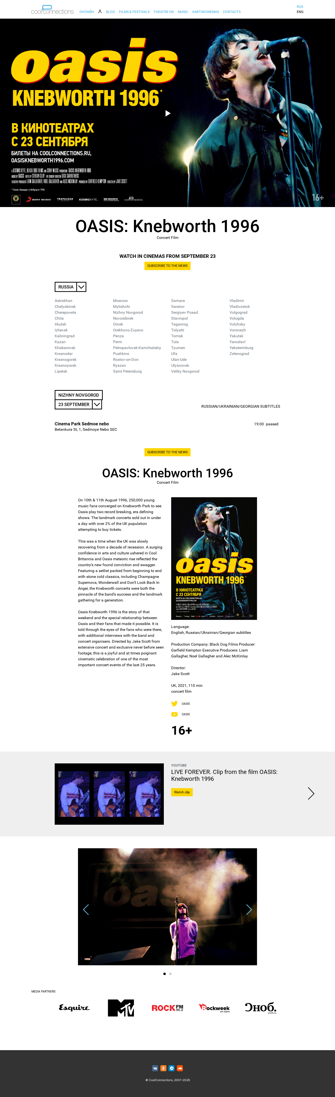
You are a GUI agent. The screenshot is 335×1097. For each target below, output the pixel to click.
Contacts (232, 12)
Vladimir (237, 300)
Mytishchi (121, 306)
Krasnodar (64, 353)
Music (183, 12)
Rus (300, 7)
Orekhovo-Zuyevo (128, 330)
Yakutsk (236, 336)
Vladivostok (240, 306)
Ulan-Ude (179, 359)
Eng (300, 12)
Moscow (120, 300)
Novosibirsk (123, 318)
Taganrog (179, 324)
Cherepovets (65, 312)
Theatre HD (164, 12)
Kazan (60, 342)
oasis (186, 703)
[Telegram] (171, 1068)
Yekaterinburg (241, 347)
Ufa (174, 353)
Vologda (237, 318)
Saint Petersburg (127, 371)
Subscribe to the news (167, 266)
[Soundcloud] (179, 1068)
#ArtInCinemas (205, 12)
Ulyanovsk (180, 365)
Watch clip (182, 792)
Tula (175, 342)
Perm (117, 342)
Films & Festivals (134, 12)
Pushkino (121, 353)
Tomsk (177, 336)
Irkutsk (60, 324)
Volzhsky (237, 324)
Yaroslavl (237, 342)
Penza (118, 336)
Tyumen (178, 347)
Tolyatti (177, 330)
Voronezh (238, 330)
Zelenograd (239, 353)
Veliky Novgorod (185, 371)
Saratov (178, 306)
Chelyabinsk (65, 306)
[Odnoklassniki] (163, 1068)
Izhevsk (61, 330)
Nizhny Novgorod (128, 312)
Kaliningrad (65, 336)
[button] (165, 973)
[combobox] (70, 287)
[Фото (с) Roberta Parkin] (167, 906)
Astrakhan (63, 300)
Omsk (118, 324)
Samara (178, 300)
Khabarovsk (65, 347)
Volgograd (238, 312)
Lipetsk (61, 371)
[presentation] (311, 794)
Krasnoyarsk (65, 365)
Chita (59, 318)
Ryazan (119, 365)
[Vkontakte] (155, 1068)
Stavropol (179, 318)
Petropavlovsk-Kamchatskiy (137, 347)
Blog (110, 12)
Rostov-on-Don (126, 359)
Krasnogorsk (66, 359)
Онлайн (86, 12)
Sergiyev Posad (184, 312)
